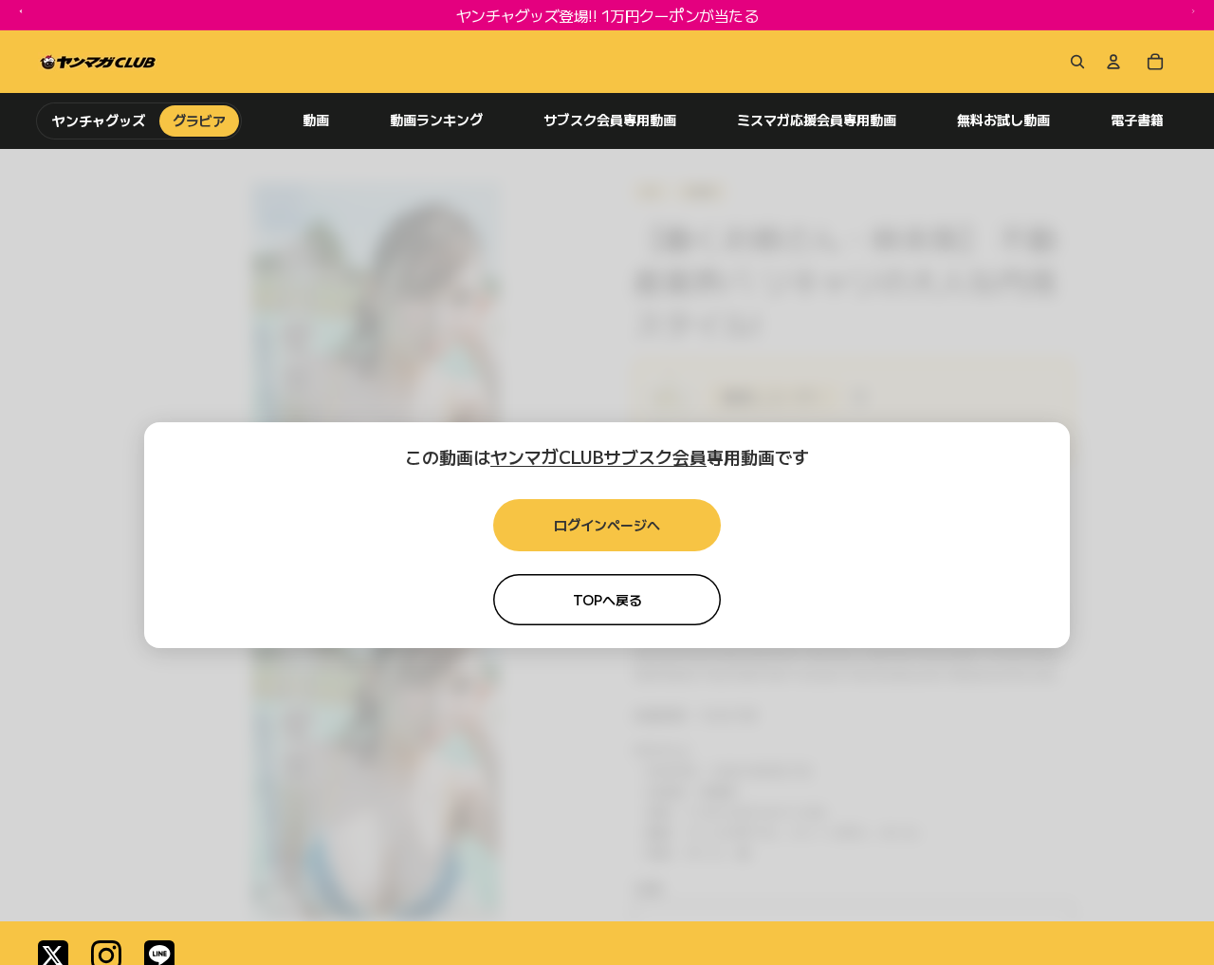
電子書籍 (1137, 120)
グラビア (199, 120)
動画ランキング (436, 120)
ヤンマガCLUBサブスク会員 (598, 456)
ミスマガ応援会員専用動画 (816, 120)
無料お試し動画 (1003, 120)
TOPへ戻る (607, 599)
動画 (316, 120)
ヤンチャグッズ (99, 120)
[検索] (1073, 62)
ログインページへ (607, 524)
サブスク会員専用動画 (609, 120)
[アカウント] (1113, 62)
